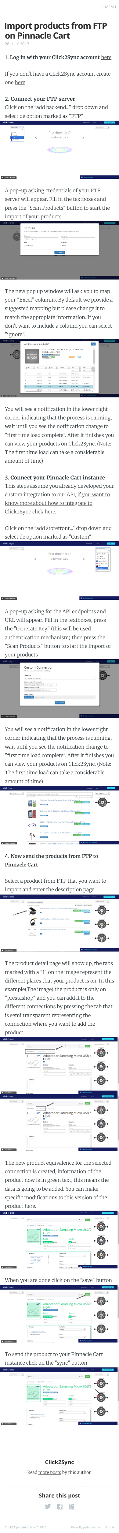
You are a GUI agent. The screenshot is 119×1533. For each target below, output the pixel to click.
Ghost (109, 1527)
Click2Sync (59, 1462)
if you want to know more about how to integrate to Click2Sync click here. (57, 503)
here (106, 57)
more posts (49, 1472)
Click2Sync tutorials (20, 1527)
